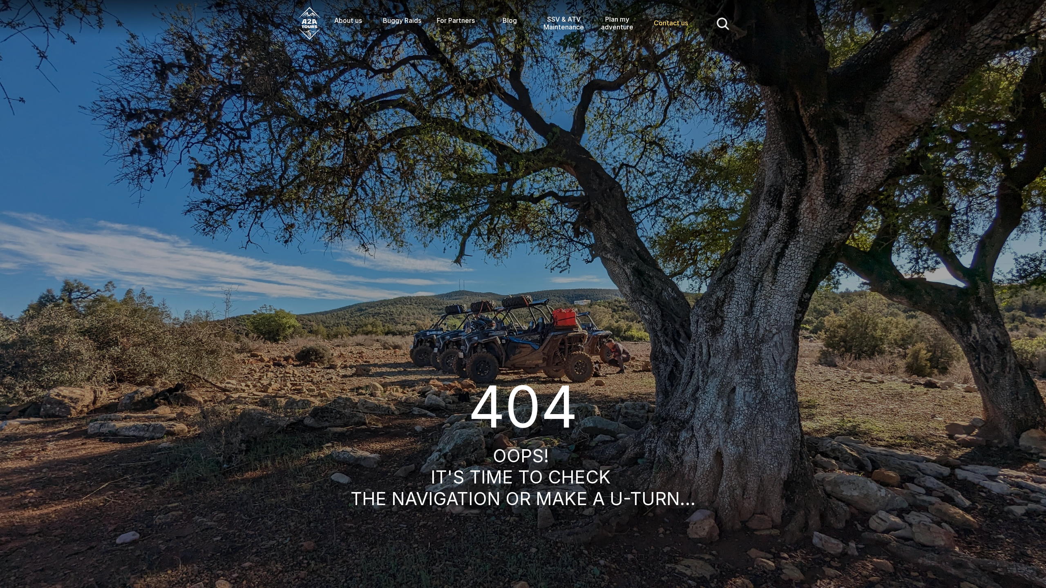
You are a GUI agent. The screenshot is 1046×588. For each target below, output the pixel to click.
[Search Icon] (723, 23)
